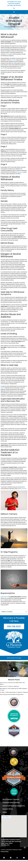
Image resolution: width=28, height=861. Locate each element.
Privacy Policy (4, 851)
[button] (14, 8)
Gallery (5, 812)
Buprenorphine (4, 596)
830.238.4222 (17, 5)
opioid (23, 601)
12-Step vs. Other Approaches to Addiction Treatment (14, 692)
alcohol (7, 54)
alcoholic (14, 60)
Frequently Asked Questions (11, 802)
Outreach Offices (8, 809)
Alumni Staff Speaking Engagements (14, 806)
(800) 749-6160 (22, 488)
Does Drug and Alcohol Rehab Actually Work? (12, 694)
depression (19, 172)
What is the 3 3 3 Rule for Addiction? (9, 686)
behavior (3, 387)
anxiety (4, 85)
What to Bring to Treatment (11, 799)
